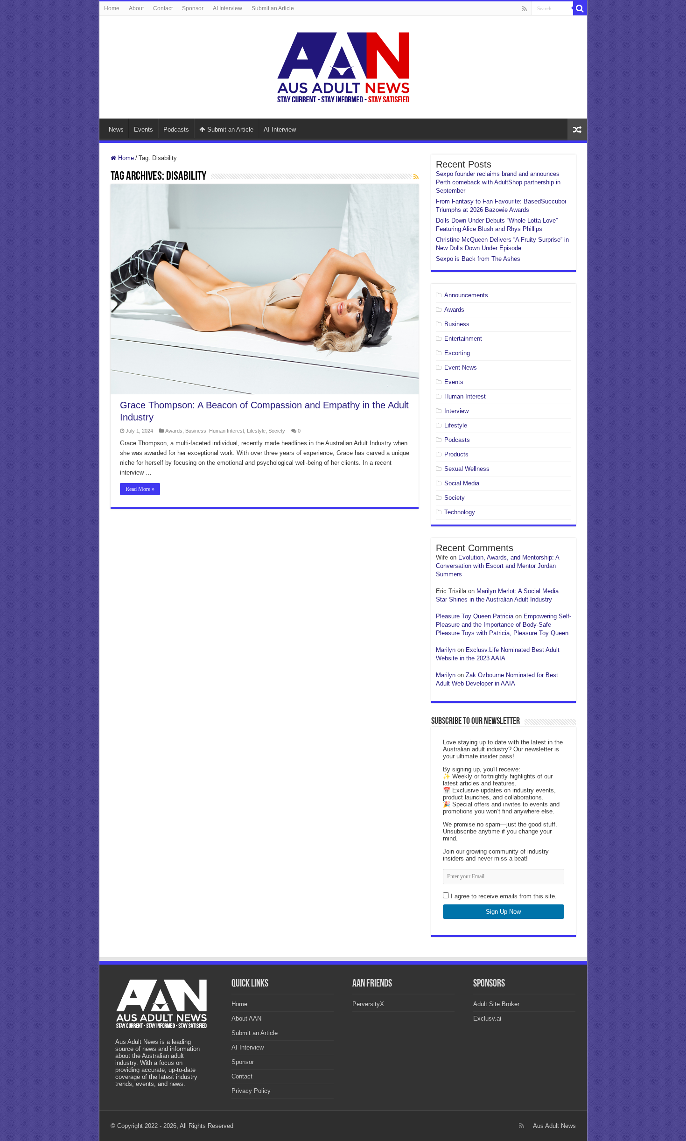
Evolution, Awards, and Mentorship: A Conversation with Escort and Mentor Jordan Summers (497, 566)
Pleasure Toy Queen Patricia (474, 616)
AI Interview (227, 8)
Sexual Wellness (467, 468)
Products (456, 454)
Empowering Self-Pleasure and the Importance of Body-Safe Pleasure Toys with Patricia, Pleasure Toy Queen (503, 625)
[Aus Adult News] (343, 65)
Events (143, 129)
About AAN (246, 1018)
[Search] (580, 8)
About (136, 8)
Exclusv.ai (487, 1018)
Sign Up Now (503, 911)
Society (276, 431)
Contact (163, 8)
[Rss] (524, 8)
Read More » (140, 489)
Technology (459, 512)
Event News (460, 367)
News (116, 129)
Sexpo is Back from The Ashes (478, 258)
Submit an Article (273, 8)
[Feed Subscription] (416, 177)
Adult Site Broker (496, 1004)
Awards (173, 431)
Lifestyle (256, 431)
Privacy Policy (251, 1090)
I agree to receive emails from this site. (503, 896)
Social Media (461, 483)
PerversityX (368, 1004)
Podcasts (176, 129)
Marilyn (445, 649)
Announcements (466, 295)
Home (111, 8)
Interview (456, 410)
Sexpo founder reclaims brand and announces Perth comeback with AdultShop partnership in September (498, 182)
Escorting (457, 353)
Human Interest (226, 431)
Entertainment (463, 338)
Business (195, 431)
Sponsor (192, 8)
